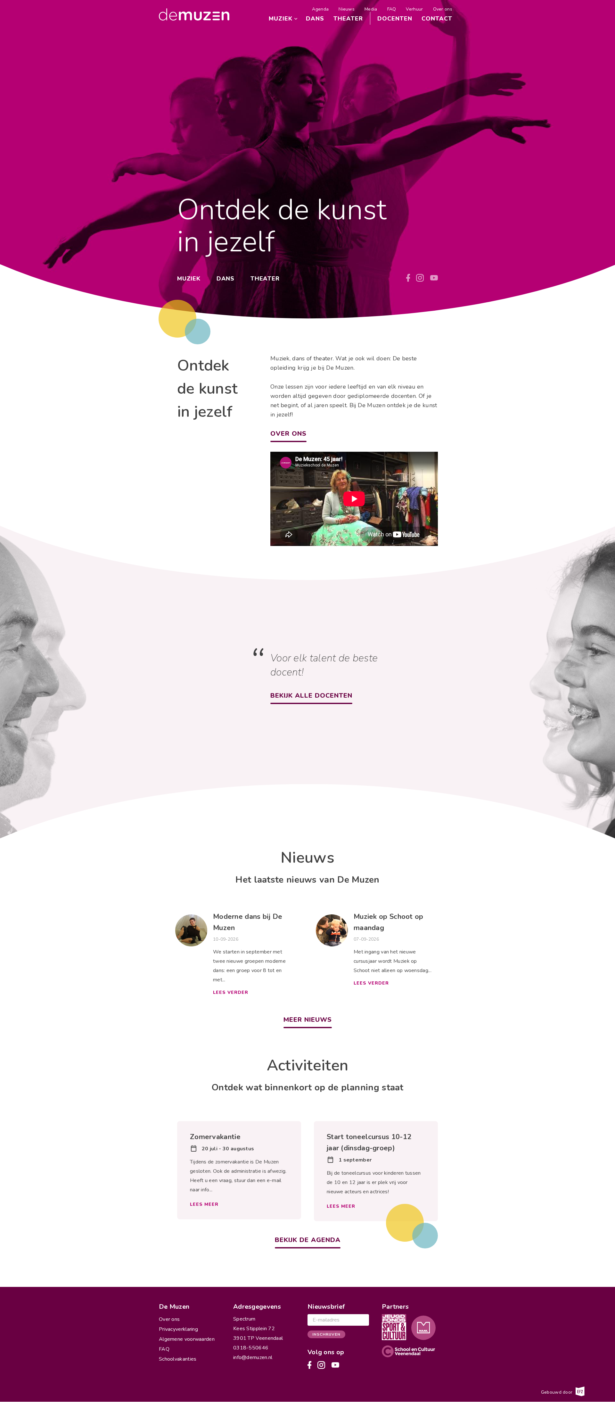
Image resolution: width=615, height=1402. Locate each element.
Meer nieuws (307, 1019)
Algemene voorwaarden (187, 1339)
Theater (348, 18)
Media (371, 9)
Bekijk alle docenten (311, 695)
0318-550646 (250, 1347)
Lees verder (230, 992)
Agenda (320, 9)
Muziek (280, 18)
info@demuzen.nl (253, 1357)
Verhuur (414, 9)
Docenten (394, 18)
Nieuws (347, 9)
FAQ (391, 9)
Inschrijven (326, 1334)
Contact (437, 18)
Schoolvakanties (178, 1359)
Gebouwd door (557, 1392)
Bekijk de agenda (307, 1240)
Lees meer (204, 1204)
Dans (315, 18)
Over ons (442, 9)
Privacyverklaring (178, 1329)
